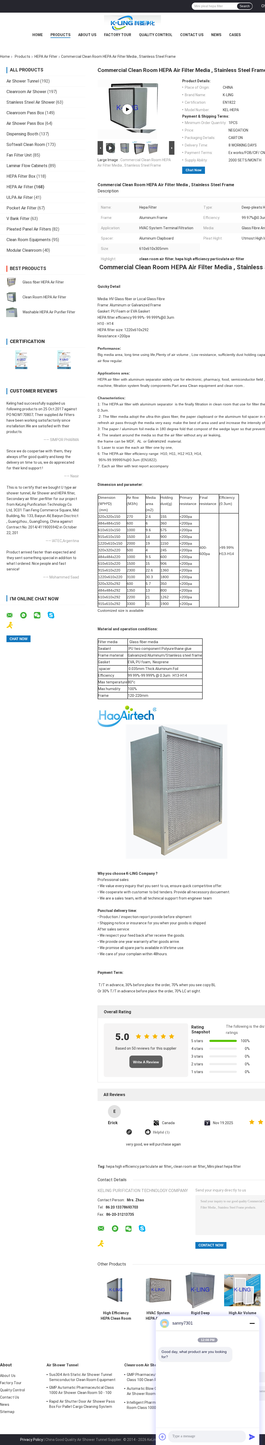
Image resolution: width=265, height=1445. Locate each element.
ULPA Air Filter (19, 197)
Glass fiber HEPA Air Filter (43, 282)
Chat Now (194, 170)
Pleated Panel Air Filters (28, 229)
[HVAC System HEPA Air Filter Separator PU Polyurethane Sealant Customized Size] (158, 1290)
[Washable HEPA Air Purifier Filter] (12, 312)
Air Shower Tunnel (22, 81)
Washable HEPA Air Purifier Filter (49, 312)
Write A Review (146, 1062)
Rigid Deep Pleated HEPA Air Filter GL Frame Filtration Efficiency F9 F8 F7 (200, 1316)
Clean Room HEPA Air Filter (44, 297)
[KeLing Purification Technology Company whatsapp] (26, 615)
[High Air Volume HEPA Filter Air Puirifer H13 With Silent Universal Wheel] (242, 1290)
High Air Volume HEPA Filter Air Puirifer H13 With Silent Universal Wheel (242, 1316)
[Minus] (252, 1323)
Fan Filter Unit (19, 155)
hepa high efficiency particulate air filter (139, 1166)
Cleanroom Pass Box (25, 112)
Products (60, 35)
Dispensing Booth (22, 134)
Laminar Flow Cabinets (26, 165)
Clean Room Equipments (28, 239)
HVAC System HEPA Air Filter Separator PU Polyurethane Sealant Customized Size (158, 1316)
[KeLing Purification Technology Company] (132, 23)
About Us (87, 35)
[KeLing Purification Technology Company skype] (54, 615)
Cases (235, 35)
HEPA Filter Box (20, 176)
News (216, 35)
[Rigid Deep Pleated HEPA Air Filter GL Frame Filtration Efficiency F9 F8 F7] (200, 1290)
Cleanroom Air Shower (26, 91)
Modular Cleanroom (24, 250)
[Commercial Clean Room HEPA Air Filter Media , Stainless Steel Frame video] (127, 109)
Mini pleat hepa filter (224, 1166)
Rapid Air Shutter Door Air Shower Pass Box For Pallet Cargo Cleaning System (82, 1404)
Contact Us (191, 35)
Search (245, 6)
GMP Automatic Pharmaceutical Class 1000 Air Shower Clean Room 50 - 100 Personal (81, 1390)
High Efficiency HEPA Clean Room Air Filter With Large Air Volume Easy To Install (116, 1316)
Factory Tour (117, 35)
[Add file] (162, 1436)
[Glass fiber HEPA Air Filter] (12, 282)
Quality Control (155, 35)
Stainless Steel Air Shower (30, 102)
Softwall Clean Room (25, 144)
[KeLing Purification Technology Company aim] (13, 625)
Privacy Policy (31, 1440)
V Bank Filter (18, 218)
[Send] (252, 1436)
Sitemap (7, 1412)
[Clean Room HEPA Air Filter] (12, 297)
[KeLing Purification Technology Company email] (12, 615)
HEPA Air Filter (45, 56)
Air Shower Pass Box (25, 123)
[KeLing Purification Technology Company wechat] (40, 615)
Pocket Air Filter (21, 208)
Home (37, 35)
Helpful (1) (161, 1132)
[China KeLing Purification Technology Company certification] (21, 359)
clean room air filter (189, 1166)
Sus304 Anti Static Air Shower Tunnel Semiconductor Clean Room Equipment (82, 1377)
